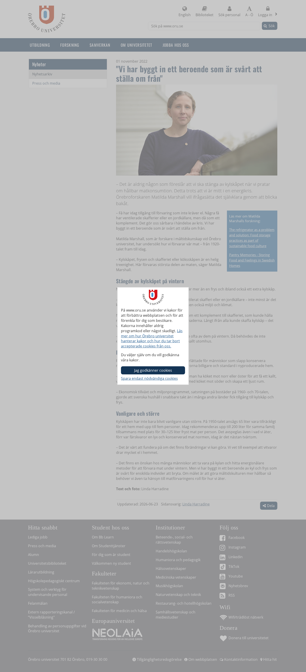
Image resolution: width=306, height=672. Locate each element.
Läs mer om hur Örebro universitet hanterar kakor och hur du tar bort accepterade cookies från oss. (152, 338)
